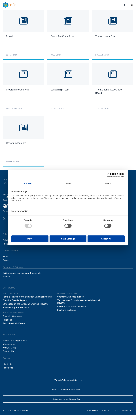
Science (6, 276)
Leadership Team (60, 89)
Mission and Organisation (15, 340)
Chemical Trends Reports (15, 300)
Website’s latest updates (66, 380)
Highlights (7, 364)
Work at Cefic (9, 347)
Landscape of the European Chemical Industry (25, 304)
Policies (6, 240)
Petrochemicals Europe (14, 323)
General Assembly (16, 143)
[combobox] (125, 5)
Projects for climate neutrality (71, 306)
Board (9, 36)
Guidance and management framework (22, 273)
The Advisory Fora (105, 36)
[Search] (125, 5)
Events (6, 260)
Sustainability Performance (16, 307)
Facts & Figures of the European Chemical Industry (27, 296)
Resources (8, 367)
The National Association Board (109, 91)
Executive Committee (62, 36)
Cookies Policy (127, 410)
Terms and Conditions (109, 410)
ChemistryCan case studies (70, 296)
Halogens (7, 319)
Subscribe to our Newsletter (66, 399)
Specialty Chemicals (12, 316)
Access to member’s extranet (66, 389)
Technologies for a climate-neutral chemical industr (78, 301)
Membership (9, 344)
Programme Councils (17, 89)
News (5, 256)
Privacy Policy (92, 410)
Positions (7, 243)
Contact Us (8, 351)
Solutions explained (66, 310)
